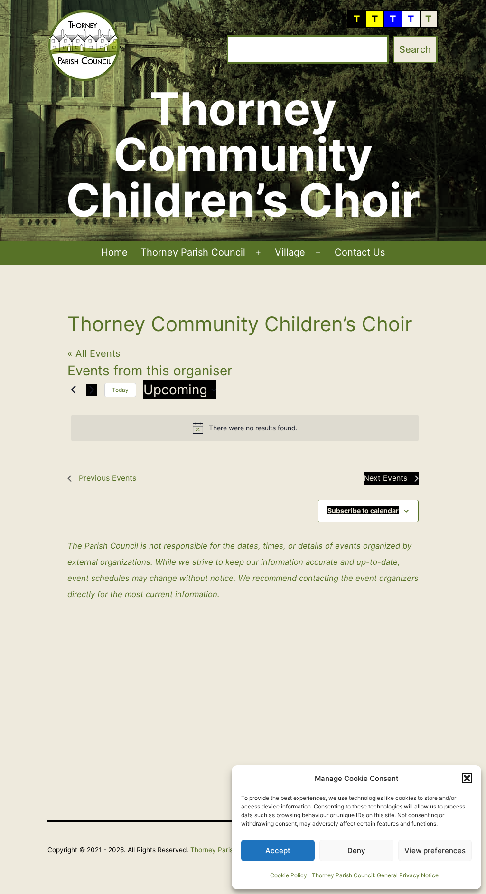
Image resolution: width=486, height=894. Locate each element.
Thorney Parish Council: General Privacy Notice (375, 875)
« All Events (93, 353)
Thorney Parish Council (192, 252)
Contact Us (360, 252)
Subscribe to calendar (363, 510)
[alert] (245, 428)
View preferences (435, 850)
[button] (467, 778)
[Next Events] (91, 390)
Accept (277, 850)
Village (290, 252)
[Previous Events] (73, 390)
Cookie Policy (288, 875)
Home (114, 252)
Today (120, 389)
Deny (356, 850)
